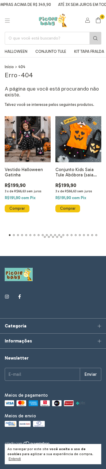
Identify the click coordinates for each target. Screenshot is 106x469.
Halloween (16, 51)
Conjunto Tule (50, 51)
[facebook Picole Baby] (19, 296)
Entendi (15, 459)
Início (9, 67)
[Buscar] (95, 38)
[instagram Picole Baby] (7, 296)
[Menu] (7, 20)
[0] (98, 20)
